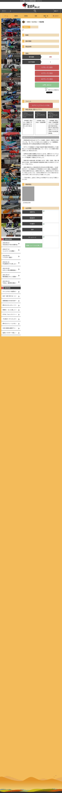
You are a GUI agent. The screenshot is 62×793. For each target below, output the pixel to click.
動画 (36, 16)
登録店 (26, 16)
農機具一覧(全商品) (32, 22)
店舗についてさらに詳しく (33, 245)
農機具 (16, 16)
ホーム (6, 16)
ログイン (58, 11)
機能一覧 (46, 16)
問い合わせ (56, 16)
